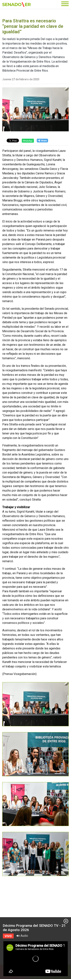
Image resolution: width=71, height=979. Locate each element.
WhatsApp (27, 140)
